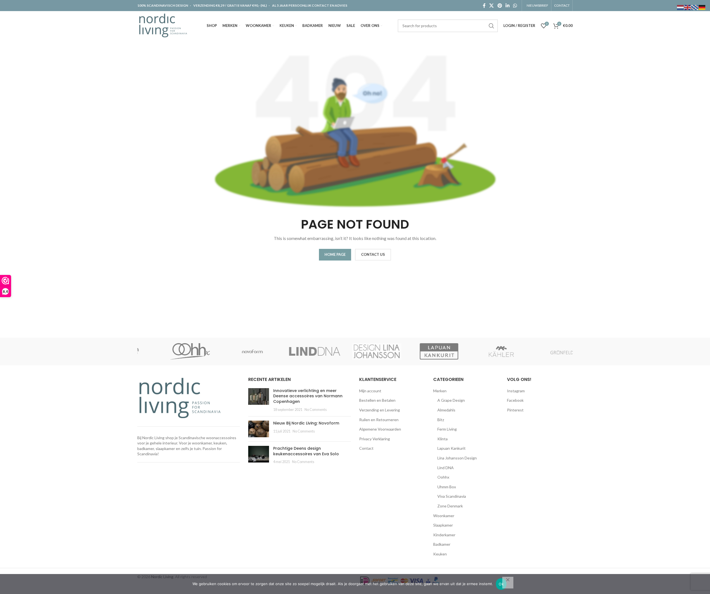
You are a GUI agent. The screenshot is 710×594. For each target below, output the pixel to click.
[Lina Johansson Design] (355, 351)
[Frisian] (695, 7)
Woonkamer (443, 515)
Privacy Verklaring (374, 438)
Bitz (440, 419)
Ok (501, 584)
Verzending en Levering (379, 410)
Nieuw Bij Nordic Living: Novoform (306, 423)
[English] (687, 7)
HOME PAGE (335, 254)
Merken (440, 390)
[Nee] (507, 582)
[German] (702, 7)
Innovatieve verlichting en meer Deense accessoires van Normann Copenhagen (308, 396)
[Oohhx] (168, 351)
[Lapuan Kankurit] (417, 351)
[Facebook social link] (484, 5)
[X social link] (492, 5)
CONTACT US (373, 254)
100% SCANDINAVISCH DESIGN (163, 5)
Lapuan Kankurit (451, 448)
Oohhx (443, 477)
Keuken (440, 554)
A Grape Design (451, 400)
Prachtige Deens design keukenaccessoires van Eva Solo (306, 451)
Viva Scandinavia (451, 496)
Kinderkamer (444, 534)
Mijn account (370, 390)
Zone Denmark (450, 506)
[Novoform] (230, 351)
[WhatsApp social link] (515, 5)
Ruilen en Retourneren (379, 419)
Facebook (515, 400)
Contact (366, 448)
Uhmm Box (446, 486)
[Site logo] (164, 25)
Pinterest (515, 410)
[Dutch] (680, 7)
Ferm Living (447, 429)
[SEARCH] (491, 25)
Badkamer (441, 544)
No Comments (316, 410)
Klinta (442, 438)
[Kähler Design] (479, 351)
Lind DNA (445, 467)
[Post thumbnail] (258, 400)
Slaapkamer (443, 525)
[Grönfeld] (542, 351)
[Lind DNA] (293, 351)
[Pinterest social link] (500, 5)
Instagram (516, 390)
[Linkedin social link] (507, 5)
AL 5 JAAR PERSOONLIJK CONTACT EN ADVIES (309, 5)
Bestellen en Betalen (377, 400)
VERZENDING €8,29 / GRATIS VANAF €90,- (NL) (230, 5)
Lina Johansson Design (457, 458)
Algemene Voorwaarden (380, 429)
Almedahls (446, 410)
